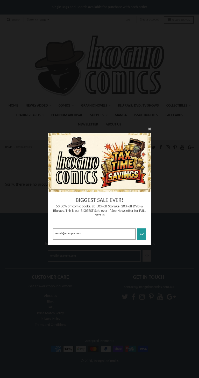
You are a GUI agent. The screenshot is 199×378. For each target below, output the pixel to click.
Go (142, 234)
